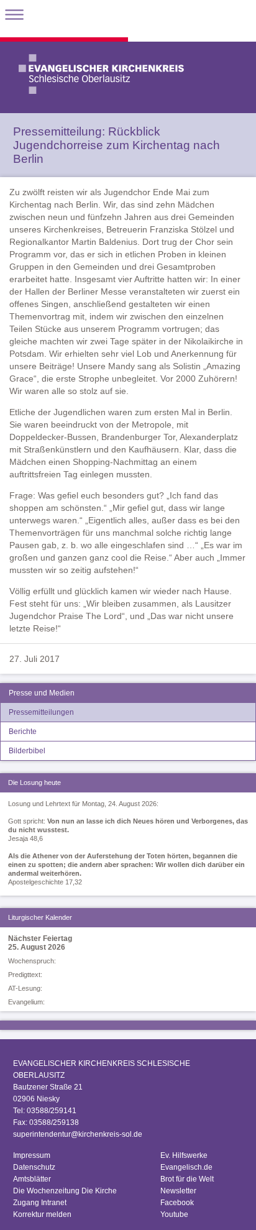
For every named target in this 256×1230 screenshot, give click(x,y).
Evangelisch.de (186, 1167)
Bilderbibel (27, 750)
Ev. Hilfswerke (184, 1155)
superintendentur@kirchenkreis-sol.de (77, 1134)
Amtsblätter (32, 1179)
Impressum (31, 1155)
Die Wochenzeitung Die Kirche (65, 1190)
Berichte (23, 731)
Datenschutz (34, 1167)
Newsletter (178, 1190)
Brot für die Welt (187, 1179)
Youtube (174, 1214)
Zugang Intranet (39, 1202)
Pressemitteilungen (41, 712)
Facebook (177, 1202)
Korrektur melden (42, 1214)
